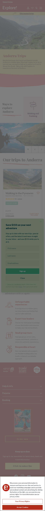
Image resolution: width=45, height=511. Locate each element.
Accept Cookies (22, 507)
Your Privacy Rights (22, 501)
